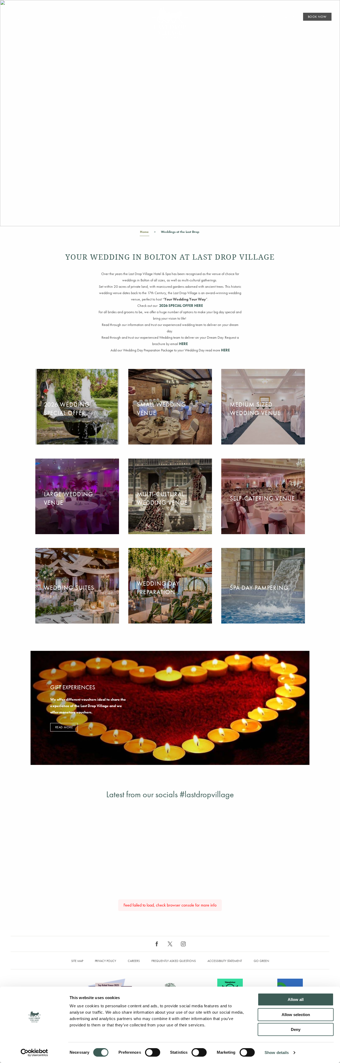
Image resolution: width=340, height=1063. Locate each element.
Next (329, 130)
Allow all (296, 999)
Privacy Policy (105, 961)
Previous (10, 130)
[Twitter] (170, 944)
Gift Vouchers (285, 17)
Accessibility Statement (224, 961)
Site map (77, 961)
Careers (134, 961)
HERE (225, 350)
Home (144, 232)
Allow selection (296, 1014)
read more (64, 727)
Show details (277, 1052)
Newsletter (254, 17)
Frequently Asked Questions (173, 961)
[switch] (152, 1052)
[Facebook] (156, 944)
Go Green (261, 961)
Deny (295, 1029)
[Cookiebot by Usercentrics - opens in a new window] (34, 1053)
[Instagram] (183, 944)
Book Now (317, 17)
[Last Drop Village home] (170, 23)
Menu (21, 17)
